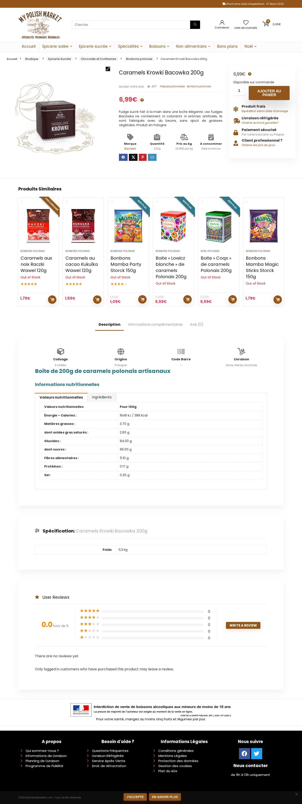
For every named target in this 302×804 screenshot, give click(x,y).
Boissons (157, 46)
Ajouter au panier (269, 93)
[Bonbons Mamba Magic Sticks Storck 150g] (263, 226)
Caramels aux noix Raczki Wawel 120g (36, 264)
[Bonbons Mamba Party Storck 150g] (128, 226)
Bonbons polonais (139, 59)
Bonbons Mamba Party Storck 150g (126, 264)
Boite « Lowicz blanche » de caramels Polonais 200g (171, 267)
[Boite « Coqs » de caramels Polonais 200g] (218, 226)
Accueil (29, 46)
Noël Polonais (210, 251)
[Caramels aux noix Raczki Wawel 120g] (38, 226)
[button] (108, 69)
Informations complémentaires (155, 324)
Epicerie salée (55, 46)
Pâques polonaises (172, 86)
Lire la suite (52, 299)
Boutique (31, 59)
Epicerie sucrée (93, 46)
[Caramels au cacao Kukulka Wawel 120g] (83, 226)
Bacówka (130, 148)
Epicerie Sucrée (59, 59)
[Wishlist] (245, 23)
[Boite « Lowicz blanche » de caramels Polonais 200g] (173, 226)
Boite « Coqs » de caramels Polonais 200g (216, 264)
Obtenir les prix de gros (258, 145)
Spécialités (128, 46)
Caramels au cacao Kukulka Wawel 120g (81, 264)
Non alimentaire (191, 46)
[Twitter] (256, 753)
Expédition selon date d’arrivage (265, 111)
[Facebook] (244, 753)
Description (109, 324)
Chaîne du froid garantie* (260, 123)
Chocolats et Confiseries (98, 59)
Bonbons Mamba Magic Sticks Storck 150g (262, 267)
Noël (249, 46)
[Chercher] (195, 25)
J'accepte (135, 797)
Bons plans (227, 46)
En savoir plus (165, 797)
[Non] (296, 794)
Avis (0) (196, 324)
